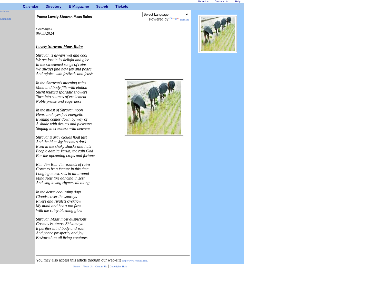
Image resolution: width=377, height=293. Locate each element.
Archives (4, 11)
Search (98, 6)
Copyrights (116, 266)
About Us (88, 266)
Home (76, 266)
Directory (47, 6)
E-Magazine (71, 6)
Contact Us (101, 266)
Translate (184, 19)
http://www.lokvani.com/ (135, 260)
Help (124, 266)
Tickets (117, 6)
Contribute (5, 18)
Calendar (25, 6)
